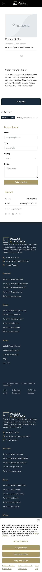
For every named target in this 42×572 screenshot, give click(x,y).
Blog (4, 359)
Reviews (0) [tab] (21, 102)
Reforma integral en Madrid (13, 279)
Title (6, 143)
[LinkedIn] (13, 214)
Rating (7, 154)
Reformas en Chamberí (11, 315)
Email (6, 133)
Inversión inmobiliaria (10, 354)
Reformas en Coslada (11, 332)
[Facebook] (6, 214)
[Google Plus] (17, 214)
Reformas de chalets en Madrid (14, 288)
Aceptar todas (21, 548)
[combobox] (30, 117)
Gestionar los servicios (20, 541)
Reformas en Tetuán (10, 323)
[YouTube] (20, 214)
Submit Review (21, 182)
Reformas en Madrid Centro (13, 319)
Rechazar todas (21, 554)
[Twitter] (10, 214)
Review (7, 164)
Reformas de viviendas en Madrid (15, 283)
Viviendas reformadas (11, 350)
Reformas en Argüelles (11, 327)
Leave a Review (8, 118)
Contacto (6, 363)
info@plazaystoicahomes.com (17, 261)
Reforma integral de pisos (12, 292)
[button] (38, 521)
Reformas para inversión (12, 296)
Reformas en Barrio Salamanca (14, 311)
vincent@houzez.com (28, 203)
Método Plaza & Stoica (11, 346)
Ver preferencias (21, 561)
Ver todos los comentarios (15, 44)
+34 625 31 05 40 (12, 258)
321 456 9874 (32, 199)
